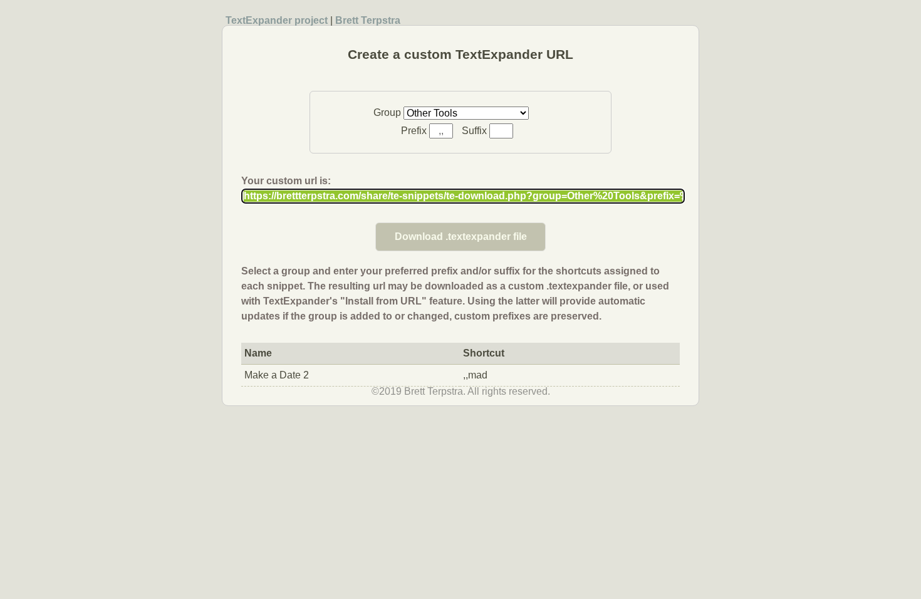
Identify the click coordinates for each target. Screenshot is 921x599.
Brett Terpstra (367, 20)
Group (388, 112)
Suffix (475, 130)
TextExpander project (277, 20)
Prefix (415, 130)
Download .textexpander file (461, 236)
